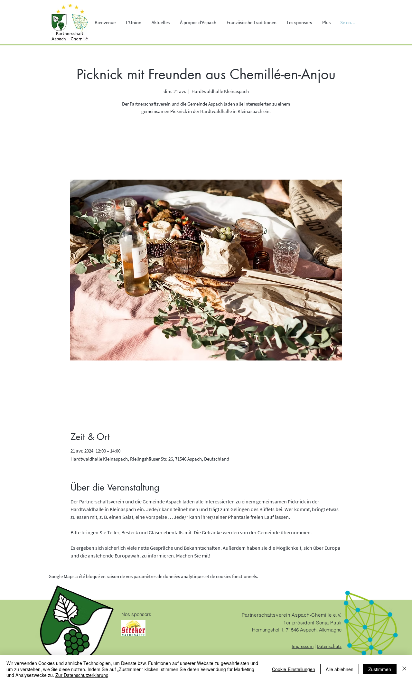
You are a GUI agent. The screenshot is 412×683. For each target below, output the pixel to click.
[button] (133, 22)
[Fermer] (404, 669)
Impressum (303, 646)
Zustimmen (379, 669)
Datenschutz (329, 646)
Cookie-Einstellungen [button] (293, 669)
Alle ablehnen (339, 669)
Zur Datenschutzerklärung (81, 675)
